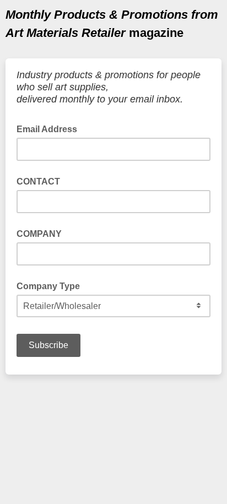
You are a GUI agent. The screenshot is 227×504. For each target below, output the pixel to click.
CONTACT (38, 181)
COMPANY (39, 234)
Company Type (48, 286)
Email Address (50, 128)
